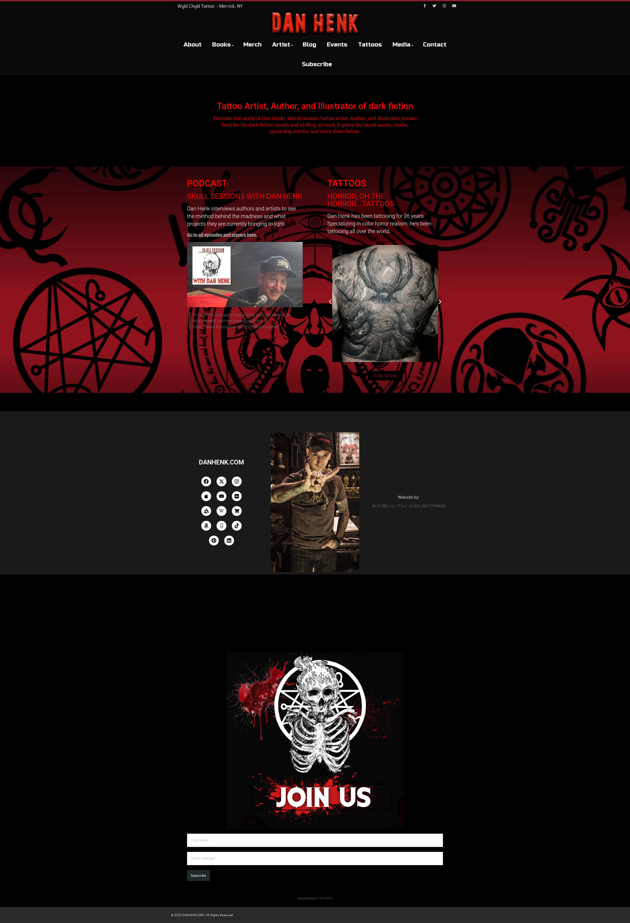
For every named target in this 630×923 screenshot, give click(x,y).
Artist (281, 44)
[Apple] (206, 496)
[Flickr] (237, 496)
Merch (252, 44)
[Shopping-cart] (237, 511)
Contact (434, 44)
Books (221, 44)
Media (401, 44)
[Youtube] (454, 6)
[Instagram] (444, 6)
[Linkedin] (229, 540)
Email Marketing (306, 898)
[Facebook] (424, 6)
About (193, 44)
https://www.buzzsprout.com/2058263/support (236, 326)
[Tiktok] (237, 526)
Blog (309, 44)
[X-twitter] (221, 481)
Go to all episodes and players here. (222, 234)
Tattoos (370, 44)
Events (337, 44)
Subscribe (317, 64)
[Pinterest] (214, 540)
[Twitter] (434, 6)
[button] (330, 302)
